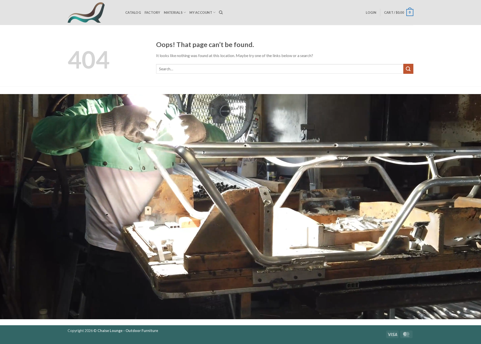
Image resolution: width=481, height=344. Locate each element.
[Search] (221, 12)
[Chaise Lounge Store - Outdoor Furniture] (93, 12)
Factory (152, 13)
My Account (200, 13)
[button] (371, 12)
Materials (173, 13)
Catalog (133, 13)
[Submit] (408, 69)
